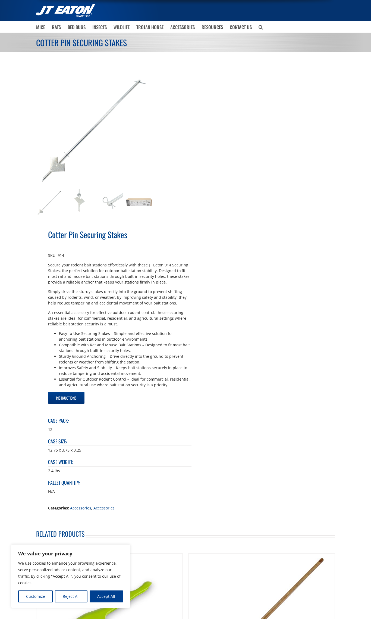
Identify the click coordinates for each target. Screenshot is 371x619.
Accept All (106, 596)
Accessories (80, 508)
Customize (35, 596)
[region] (70, 576)
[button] (261, 26)
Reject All (71, 596)
